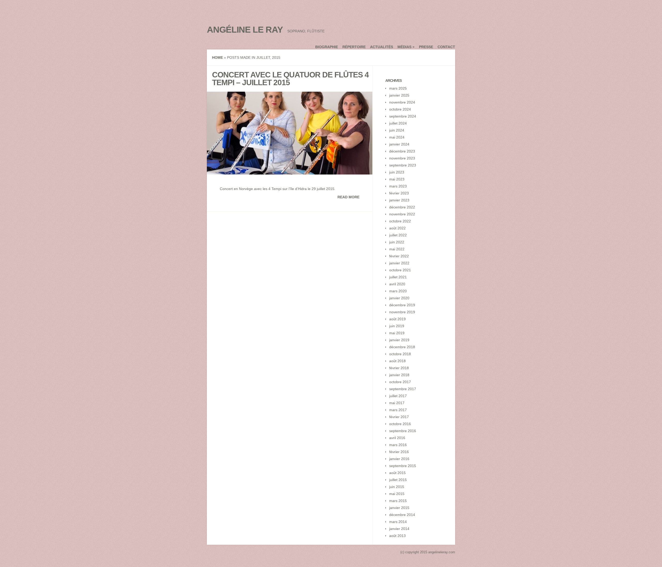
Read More (348, 197)
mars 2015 (398, 501)
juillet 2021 (398, 277)
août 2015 (397, 473)
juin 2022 (396, 242)
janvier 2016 (399, 459)
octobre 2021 (400, 270)
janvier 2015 (399, 508)
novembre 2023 (402, 158)
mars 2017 (398, 410)
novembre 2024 (402, 102)
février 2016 (399, 452)
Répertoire (354, 47)
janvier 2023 (399, 200)
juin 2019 (396, 326)
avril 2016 (397, 438)
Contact (446, 47)
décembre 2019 (402, 305)
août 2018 (397, 361)
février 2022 (399, 256)
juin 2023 (396, 172)
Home (217, 57)
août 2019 (397, 319)
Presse (426, 47)
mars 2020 (398, 291)
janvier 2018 (399, 375)
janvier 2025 (399, 95)
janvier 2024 (399, 144)
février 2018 (399, 368)
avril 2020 (397, 284)
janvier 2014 (399, 529)
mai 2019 (396, 333)
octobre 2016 (400, 424)
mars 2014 (398, 522)
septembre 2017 (402, 389)
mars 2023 (398, 186)
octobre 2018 (400, 354)
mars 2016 (398, 445)
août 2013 (397, 536)
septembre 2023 (402, 165)
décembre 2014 (402, 515)
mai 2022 (396, 249)
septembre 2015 (402, 466)
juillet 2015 (398, 480)
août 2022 (397, 228)
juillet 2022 (398, 235)
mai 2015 (396, 494)
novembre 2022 (402, 214)
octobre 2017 (400, 382)
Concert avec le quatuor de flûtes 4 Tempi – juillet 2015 (290, 78)
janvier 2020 (399, 298)
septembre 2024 (402, 116)
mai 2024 (396, 137)
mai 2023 (396, 179)
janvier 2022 (399, 263)
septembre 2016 (402, 431)
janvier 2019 (399, 340)
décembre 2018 (402, 347)
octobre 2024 (400, 109)
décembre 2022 (402, 207)
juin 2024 (396, 130)
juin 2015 (396, 487)
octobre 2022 (400, 221)
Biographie (326, 47)
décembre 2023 (402, 151)
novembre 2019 (402, 312)
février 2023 (399, 193)
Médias (406, 47)
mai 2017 (396, 403)
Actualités (381, 47)
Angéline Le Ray (245, 29)
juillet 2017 (398, 396)
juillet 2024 (398, 123)
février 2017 (399, 417)
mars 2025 (398, 88)
